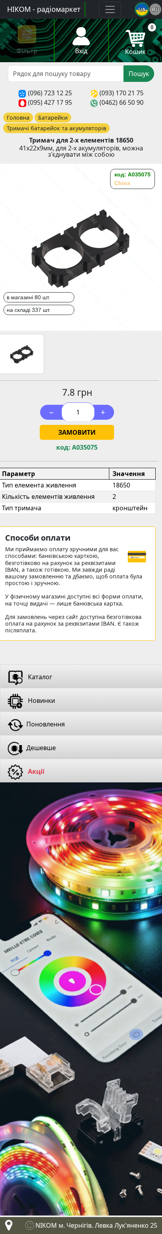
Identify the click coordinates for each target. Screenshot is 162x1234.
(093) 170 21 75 (121, 93)
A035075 (85, 447)
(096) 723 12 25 (50, 93)
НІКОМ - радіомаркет (44, 9)
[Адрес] (7, 1227)
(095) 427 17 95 (50, 102)
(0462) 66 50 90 (121, 102)
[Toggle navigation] (110, 9)
